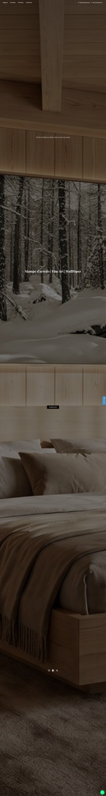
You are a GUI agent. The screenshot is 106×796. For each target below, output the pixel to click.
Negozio (5, 2)
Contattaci (29, 2)
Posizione (20, 2)
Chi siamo (13, 2)
